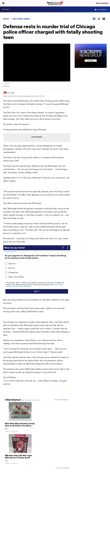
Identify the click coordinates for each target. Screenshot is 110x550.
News (6, 19)
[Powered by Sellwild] (65, 468)
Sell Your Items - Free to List (31, 400)
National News (21, 19)
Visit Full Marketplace (61, 399)
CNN (12, 93)
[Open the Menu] (3, 3)
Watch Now (101, 3)
